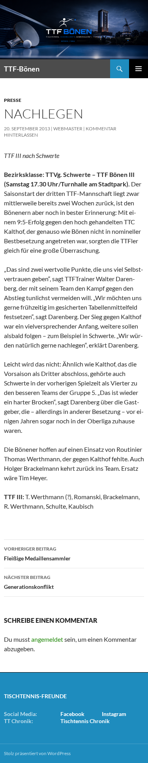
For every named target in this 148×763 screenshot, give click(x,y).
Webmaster (67, 129)
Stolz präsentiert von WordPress (37, 753)
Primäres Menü (138, 68)
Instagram (114, 713)
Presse (12, 100)
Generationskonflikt (29, 582)
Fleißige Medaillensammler (37, 554)
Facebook (72, 713)
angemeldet (47, 639)
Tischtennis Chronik (85, 721)
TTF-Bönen (21, 68)
